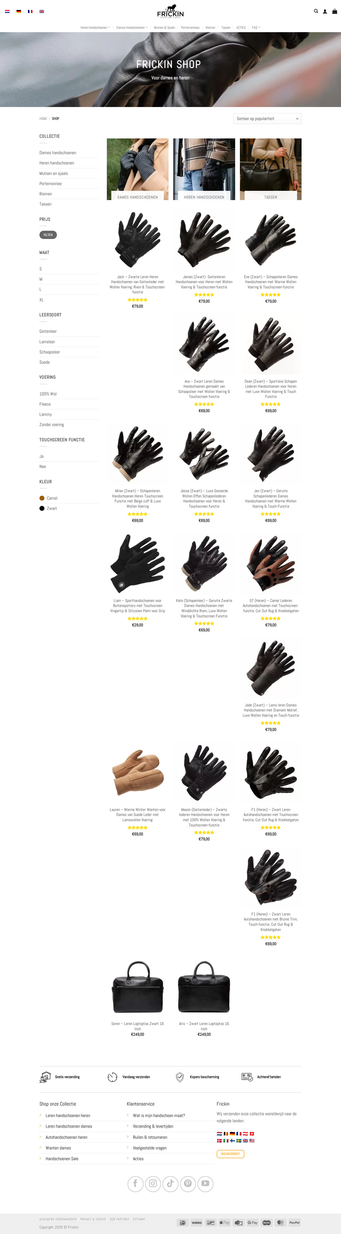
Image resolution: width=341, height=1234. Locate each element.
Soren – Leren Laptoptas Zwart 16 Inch (137, 1026)
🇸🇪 (239, 1140)
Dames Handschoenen (130, 27)
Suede (44, 362)
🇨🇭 (252, 1133)
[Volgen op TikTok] (170, 1184)
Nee (42, 466)
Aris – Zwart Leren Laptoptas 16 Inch (204, 1026)
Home (43, 118)
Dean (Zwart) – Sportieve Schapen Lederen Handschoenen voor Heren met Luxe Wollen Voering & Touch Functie (271, 389)
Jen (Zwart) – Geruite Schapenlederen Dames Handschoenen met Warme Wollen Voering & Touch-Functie (270, 498)
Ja (41, 456)
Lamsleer (47, 341)
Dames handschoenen (57, 152)
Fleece (45, 404)
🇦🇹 (245, 1133)
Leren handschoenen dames (69, 1126)
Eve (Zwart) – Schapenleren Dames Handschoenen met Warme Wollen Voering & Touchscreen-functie (271, 282)
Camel (52, 498)
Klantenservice (141, 1104)
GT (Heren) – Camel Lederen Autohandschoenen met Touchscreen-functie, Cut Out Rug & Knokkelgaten (271, 605)
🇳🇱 (219, 1133)
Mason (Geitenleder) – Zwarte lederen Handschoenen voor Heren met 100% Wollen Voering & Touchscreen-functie (204, 817)
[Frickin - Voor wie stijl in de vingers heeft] (170, 11)
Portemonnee (50, 183)
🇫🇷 (239, 1133)
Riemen (210, 27)
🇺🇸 (252, 1140)
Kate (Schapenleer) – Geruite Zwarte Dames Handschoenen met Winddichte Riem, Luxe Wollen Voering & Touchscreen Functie (204, 608)
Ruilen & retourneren (150, 1137)
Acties (138, 1158)
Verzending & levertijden (153, 1126)
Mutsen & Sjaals (164, 27)
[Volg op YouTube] (205, 1184)
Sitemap (139, 1219)
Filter (48, 235)
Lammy (45, 414)
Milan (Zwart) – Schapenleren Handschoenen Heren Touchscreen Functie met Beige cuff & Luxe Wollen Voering (137, 498)
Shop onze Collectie (57, 1104)
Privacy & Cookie (93, 1219)
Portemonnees (190, 27)
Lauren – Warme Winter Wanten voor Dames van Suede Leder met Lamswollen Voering (138, 814)
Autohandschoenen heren (66, 1137)
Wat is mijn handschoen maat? (159, 1115)
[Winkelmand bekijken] (334, 11)
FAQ (254, 27)
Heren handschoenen (94, 27)
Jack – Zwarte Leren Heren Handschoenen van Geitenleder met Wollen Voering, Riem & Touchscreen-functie (138, 284)
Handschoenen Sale (62, 1158)
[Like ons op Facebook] (136, 1184)
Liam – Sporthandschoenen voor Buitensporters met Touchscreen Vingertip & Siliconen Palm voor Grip (137, 605)
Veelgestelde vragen (150, 1148)
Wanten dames (58, 1148)
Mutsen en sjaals (53, 173)
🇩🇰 (219, 1140)
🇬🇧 (245, 1140)
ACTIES (241, 27)
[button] (316, 11)
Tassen (225, 27)
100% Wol (48, 394)
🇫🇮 (232, 1140)
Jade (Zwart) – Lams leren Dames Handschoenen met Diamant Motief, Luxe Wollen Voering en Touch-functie (271, 710)
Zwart (52, 508)
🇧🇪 (226, 1133)
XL (41, 300)
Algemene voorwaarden (57, 1219)
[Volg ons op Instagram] (153, 1184)
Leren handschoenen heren (68, 1115)
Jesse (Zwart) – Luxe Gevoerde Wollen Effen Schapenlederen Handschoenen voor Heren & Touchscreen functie (204, 498)
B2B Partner (119, 1219)
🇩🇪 (232, 1133)
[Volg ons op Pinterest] (188, 1184)
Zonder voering (51, 424)
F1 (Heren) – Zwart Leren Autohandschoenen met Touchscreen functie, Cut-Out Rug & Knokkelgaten (271, 814)
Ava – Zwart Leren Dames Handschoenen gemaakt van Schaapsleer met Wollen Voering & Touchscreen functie (204, 389)
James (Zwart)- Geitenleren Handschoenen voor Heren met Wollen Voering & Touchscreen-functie (204, 282)
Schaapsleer (49, 352)
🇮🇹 (226, 1140)
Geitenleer (48, 331)
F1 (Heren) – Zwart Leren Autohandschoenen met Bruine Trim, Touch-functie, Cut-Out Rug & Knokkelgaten (271, 922)
